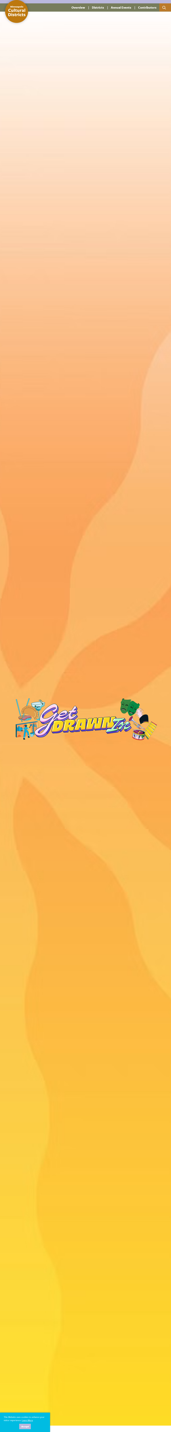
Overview (78, 7)
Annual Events (121, 7)
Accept (25, 1426)
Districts (98, 7)
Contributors (147, 7)
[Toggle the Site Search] (164, 7)
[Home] (16, 11)
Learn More (27, 1420)
